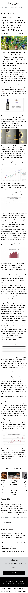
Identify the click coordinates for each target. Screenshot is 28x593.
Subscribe (14, 572)
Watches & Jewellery (17, 7)
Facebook (14, 581)
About (4, 588)
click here (21, 551)
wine (7, 76)
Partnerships (22, 591)
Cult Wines (8, 91)
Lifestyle (4, 7)
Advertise (15, 588)
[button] (2, 3)
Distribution (4, 591)
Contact (9, 588)
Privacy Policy (13, 591)
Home (3, 13)
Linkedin (20, 581)
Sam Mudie (6, 33)
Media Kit (22, 588)
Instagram (8, 581)
